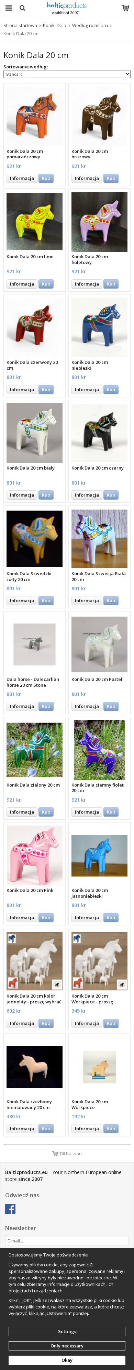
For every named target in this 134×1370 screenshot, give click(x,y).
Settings (67, 1331)
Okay (67, 1360)
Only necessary (67, 1346)
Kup (46, 178)
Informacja (22, 178)
